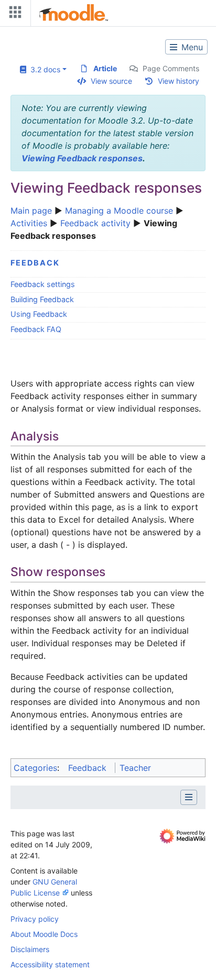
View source (111, 80)
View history (178, 80)
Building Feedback (42, 299)
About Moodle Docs (44, 934)
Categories (35, 768)
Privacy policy (34, 918)
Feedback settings (42, 284)
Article (105, 68)
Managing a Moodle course (119, 210)
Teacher (135, 768)
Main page (31, 210)
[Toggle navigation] (13, 14)
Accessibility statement (50, 964)
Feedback (35, 262)
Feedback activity (95, 223)
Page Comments (171, 68)
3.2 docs (43, 69)
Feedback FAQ (35, 329)
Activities (28, 223)
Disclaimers (29, 949)
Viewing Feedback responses (82, 158)
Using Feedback (38, 314)
